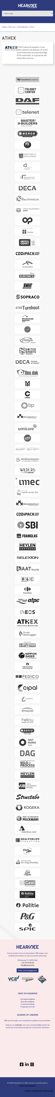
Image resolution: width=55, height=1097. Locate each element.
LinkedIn (19, 1025)
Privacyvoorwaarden (27, 1085)
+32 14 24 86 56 (27, 963)
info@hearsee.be (27, 965)
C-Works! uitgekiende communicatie (38, 1091)
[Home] (27, 6)
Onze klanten (22, 27)
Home (4, 27)
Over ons (12, 27)
